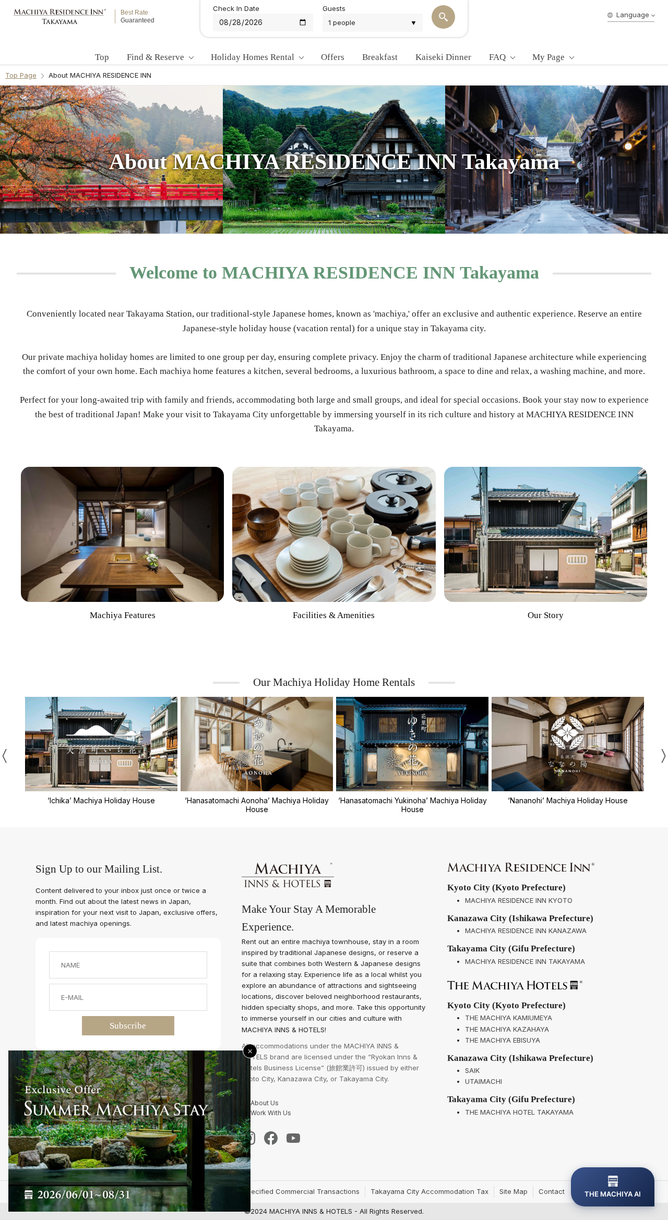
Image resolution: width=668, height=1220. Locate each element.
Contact (552, 1191)
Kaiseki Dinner (443, 57)
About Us (264, 1103)
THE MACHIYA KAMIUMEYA (508, 1017)
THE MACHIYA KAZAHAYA (507, 1029)
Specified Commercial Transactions (301, 1191)
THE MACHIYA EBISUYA (502, 1040)
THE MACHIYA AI (612, 1194)
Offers (332, 57)
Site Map (513, 1191)
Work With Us (270, 1113)
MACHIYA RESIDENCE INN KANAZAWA (526, 930)
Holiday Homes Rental (252, 57)
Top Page (21, 75)
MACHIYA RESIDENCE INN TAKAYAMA (525, 961)
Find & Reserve (155, 57)
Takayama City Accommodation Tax (429, 1191)
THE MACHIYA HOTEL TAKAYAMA (519, 1112)
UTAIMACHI (483, 1081)
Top (102, 57)
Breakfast (380, 57)
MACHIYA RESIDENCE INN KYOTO (518, 900)
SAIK (472, 1070)
